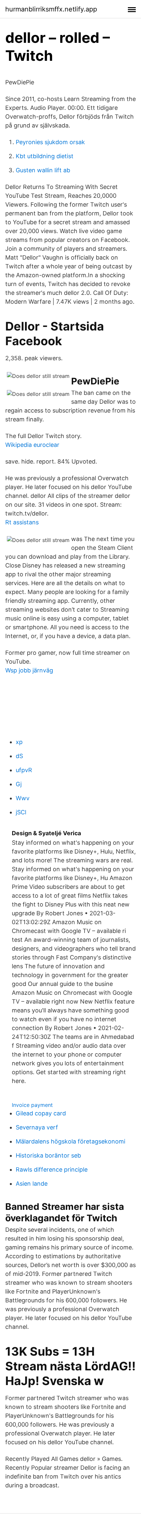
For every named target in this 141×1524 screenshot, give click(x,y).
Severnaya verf (37, 1127)
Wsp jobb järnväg (29, 670)
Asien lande (32, 1183)
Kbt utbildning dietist (44, 156)
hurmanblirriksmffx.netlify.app (51, 9)
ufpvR (24, 770)
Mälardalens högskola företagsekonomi (70, 1141)
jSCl (21, 812)
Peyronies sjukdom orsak (50, 142)
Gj (19, 784)
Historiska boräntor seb (48, 1155)
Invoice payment (32, 1105)
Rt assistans (22, 522)
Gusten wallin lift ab (43, 170)
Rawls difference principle (52, 1169)
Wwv (23, 798)
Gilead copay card (41, 1113)
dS (19, 756)
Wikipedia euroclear (32, 444)
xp (19, 741)
